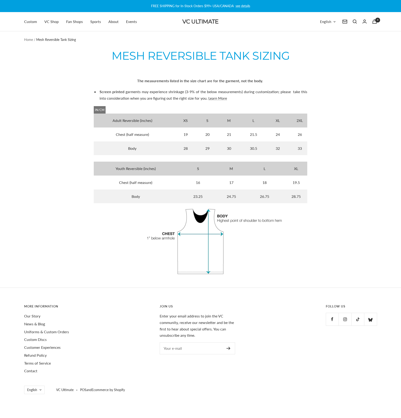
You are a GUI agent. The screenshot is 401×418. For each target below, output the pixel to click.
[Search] (355, 22)
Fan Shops (74, 21)
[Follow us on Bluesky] (370, 319)
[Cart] (374, 21)
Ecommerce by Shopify (108, 390)
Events (131, 21)
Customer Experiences (42, 347)
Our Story (32, 316)
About (113, 21)
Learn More (217, 98)
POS (83, 390)
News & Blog (34, 324)
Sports (95, 21)
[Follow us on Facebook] (332, 319)
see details (243, 6)
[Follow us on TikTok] (357, 319)
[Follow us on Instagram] (345, 319)
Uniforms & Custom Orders (46, 332)
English (325, 22)
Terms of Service (37, 363)
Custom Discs (35, 339)
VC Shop (51, 21)
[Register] (228, 348)
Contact (30, 371)
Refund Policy (35, 355)
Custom (30, 21)
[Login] (364, 21)
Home (28, 40)
